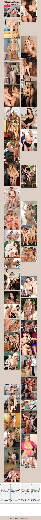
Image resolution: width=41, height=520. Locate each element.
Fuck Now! (18, 5)
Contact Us (29, 518)
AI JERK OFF (12, 5)
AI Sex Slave (7, 5)
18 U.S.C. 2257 (21, 518)
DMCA (25, 518)
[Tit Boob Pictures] (12, 2)
